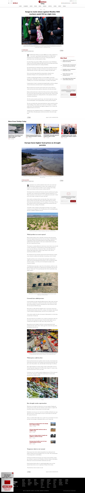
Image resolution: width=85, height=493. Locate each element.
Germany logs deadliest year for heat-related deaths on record (38, 442)
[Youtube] (13, 486)
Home (41, 9)
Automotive (43, 487)
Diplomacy (23, 483)
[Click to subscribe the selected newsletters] (73, 95)
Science (48, 487)
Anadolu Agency (25, 49)
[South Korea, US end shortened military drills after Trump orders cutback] (16, 129)
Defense (23, 482)
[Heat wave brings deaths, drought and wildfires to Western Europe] (53, 435)
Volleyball (60, 483)
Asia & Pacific (36, 483)
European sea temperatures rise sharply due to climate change (38, 424)
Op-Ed (66, 482)
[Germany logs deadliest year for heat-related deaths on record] (53, 441)
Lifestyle (30, 426)
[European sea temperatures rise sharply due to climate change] (53, 424)
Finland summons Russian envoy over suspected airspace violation (33, 136)
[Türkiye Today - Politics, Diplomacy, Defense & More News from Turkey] (42, 2)
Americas (35, 482)
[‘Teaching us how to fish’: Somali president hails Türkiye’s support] (69, 129)
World (44, 9)
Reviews (54, 487)
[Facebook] (15, 486)
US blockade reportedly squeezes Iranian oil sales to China (51, 136)
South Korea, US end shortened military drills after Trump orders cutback (15, 136)
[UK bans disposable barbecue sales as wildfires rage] (53, 430)
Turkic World (30, 482)
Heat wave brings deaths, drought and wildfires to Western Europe (38, 436)
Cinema (54, 482)
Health (48, 482)
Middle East (30, 483)
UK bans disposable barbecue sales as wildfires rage (38, 430)
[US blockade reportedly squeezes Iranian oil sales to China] (51, 129)
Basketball (60, 482)
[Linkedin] (17, 486)
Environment (49, 483)
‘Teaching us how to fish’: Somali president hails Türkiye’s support (68, 136)
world (15, 3)
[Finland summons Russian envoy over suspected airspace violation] (33, 129)
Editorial (66, 483)
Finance (42, 482)
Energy (42, 483)
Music (54, 483)
